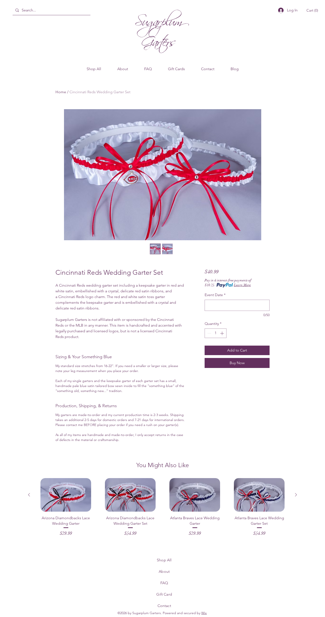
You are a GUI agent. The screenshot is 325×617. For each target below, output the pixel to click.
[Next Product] (296, 495)
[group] (162, 507)
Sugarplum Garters (158, 29)
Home (60, 92)
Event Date (215, 295)
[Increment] (222, 333)
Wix (204, 613)
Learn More (242, 285)
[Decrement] (208, 333)
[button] (313, 10)
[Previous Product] (29, 495)
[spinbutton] (215, 333)
